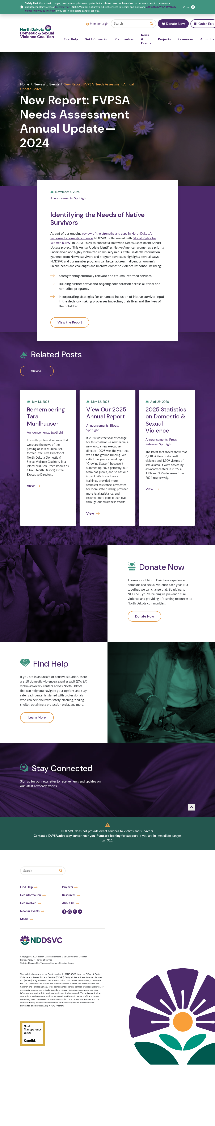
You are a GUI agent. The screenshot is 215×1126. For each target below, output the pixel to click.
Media (24, 919)
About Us (68, 903)
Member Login (99, 24)
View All (37, 371)
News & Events (146, 39)
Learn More (37, 717)
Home (24, 84)
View (31, 486)
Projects (164, 39)
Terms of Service (44, 960)
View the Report (70, 322)
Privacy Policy (26, 960)
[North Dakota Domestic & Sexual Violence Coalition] (37, 31)
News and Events (46, 84)
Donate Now (175, 23)
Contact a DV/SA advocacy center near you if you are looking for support (86, 835)
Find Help (71, 39)
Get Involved (124, 39)
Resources (186, 39)
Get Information (97, 39)
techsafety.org (63, 7)
